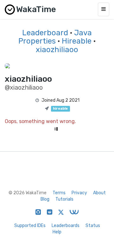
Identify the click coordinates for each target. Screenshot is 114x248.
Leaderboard (45, 32)
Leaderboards (65, 225)
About (99, 193)
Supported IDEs (30, 225)
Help (57, 232)
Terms (59, 193)
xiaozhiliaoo (57, 49)
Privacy (79, 193)
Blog (45, 199)
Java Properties (55, 36)
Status (93, 225)
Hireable (77, 41)
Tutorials (64, 199)
